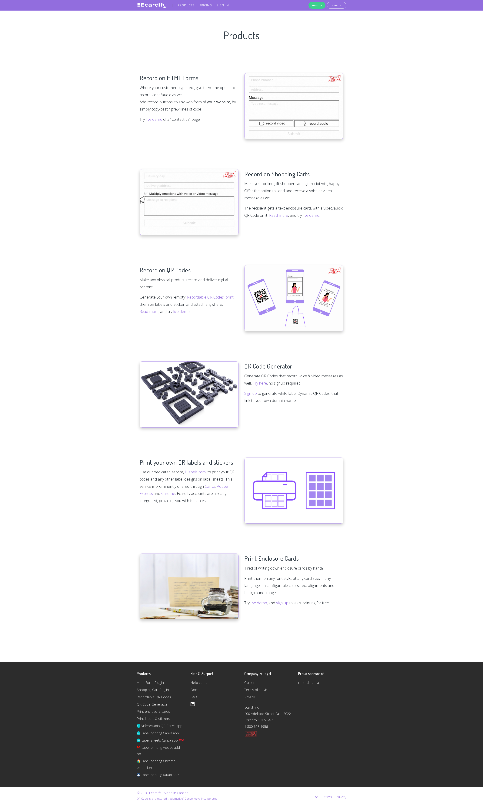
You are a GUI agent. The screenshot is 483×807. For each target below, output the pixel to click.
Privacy (249, 697)
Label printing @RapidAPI (160, 774)
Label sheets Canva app (159, 740)
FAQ (194, 697)
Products (186, 5)
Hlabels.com (195, 472)
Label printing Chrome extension (156, 764)
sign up (282, 602)
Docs (194, 689)
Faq (315, 797)
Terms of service (256, 689)
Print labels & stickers (153, 718)
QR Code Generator (152, 704)
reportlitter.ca (308, 682)
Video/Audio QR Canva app (161, 725)
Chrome (168, 493)
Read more (278, 215)
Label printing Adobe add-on (159, 750)
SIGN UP (317, 5)
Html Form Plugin (150, 682)
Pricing (205, 5)
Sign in (223, 5)
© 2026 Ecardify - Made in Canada (162, 793)
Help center (200, 682)
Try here (260, 383)
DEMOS (336, 5)
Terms (327, 797)
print (229, 297)
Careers (250, 682)
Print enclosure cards (153, 711)
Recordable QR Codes (205, 297)
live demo (154, 119)
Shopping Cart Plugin (153, 689)
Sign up (250, 393)
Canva (210, 486)
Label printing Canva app (159, 733)
